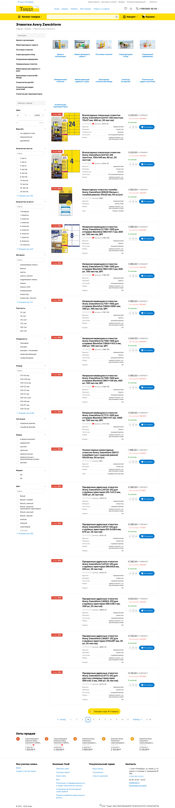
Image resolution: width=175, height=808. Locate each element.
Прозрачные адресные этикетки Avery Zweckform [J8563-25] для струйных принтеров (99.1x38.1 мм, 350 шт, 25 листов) (101, 602)
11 (128, 719)
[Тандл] (27, 9)
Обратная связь (62, 769)
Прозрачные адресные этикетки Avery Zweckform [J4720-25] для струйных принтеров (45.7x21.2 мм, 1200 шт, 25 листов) (101, 491)
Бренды (65, 9)
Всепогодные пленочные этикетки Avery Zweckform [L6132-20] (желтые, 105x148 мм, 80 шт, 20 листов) (101, 156)
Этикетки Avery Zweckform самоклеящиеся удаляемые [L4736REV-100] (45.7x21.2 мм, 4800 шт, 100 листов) (147, 741)
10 (122, 719)
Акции (56, 9)
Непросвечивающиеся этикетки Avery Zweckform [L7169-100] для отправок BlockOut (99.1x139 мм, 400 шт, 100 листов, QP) (102, 379)
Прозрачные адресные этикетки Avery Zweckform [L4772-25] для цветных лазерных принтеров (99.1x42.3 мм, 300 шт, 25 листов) (100, 677)
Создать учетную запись (26, 771)
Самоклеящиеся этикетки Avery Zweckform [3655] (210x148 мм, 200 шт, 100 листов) (62, 741)
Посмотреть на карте (137, 786)
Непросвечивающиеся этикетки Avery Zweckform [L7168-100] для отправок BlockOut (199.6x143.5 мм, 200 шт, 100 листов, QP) (101, 342)
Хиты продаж (85, 9)
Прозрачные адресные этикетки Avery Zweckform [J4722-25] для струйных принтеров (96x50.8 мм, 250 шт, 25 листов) (100, 565)
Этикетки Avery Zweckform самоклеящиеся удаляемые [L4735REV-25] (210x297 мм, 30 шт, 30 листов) (119, 741)
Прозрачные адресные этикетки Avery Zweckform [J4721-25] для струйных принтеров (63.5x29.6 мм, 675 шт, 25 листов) (101, 528)
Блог (58, 779)
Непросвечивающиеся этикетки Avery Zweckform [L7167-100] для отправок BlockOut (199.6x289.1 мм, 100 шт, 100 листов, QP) (101, 305)
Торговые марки (63, 772)
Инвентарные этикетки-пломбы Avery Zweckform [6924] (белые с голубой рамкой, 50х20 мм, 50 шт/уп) (102, 192)
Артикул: (98, 124)
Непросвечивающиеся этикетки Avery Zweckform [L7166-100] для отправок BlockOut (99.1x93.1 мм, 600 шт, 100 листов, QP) (102, 268)
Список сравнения (100, 776)
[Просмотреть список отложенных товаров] (125, 8)
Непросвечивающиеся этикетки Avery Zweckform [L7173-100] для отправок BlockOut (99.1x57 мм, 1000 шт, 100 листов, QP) (102, 417)
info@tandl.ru (134, 783)
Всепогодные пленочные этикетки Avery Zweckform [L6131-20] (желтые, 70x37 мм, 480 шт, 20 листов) (102, 117)
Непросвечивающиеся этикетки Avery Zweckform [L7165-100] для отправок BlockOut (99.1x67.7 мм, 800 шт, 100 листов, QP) (102, 231)
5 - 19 (148, 719)
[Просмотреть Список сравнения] (130, 8)
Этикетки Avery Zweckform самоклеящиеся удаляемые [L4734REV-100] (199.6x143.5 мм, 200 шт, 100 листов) (91, 741)
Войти (18, 768)
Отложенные (98, 772)
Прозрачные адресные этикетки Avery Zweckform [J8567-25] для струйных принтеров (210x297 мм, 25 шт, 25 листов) (102, 640)
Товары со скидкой (101, 9)
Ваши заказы (98, 769)
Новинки (74, 9)
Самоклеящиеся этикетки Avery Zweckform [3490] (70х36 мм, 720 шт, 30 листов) (34, 741)
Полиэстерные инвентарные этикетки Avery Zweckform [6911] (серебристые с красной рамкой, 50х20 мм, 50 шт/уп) (100, 454)
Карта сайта (61, 776)
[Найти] (116, 16)
